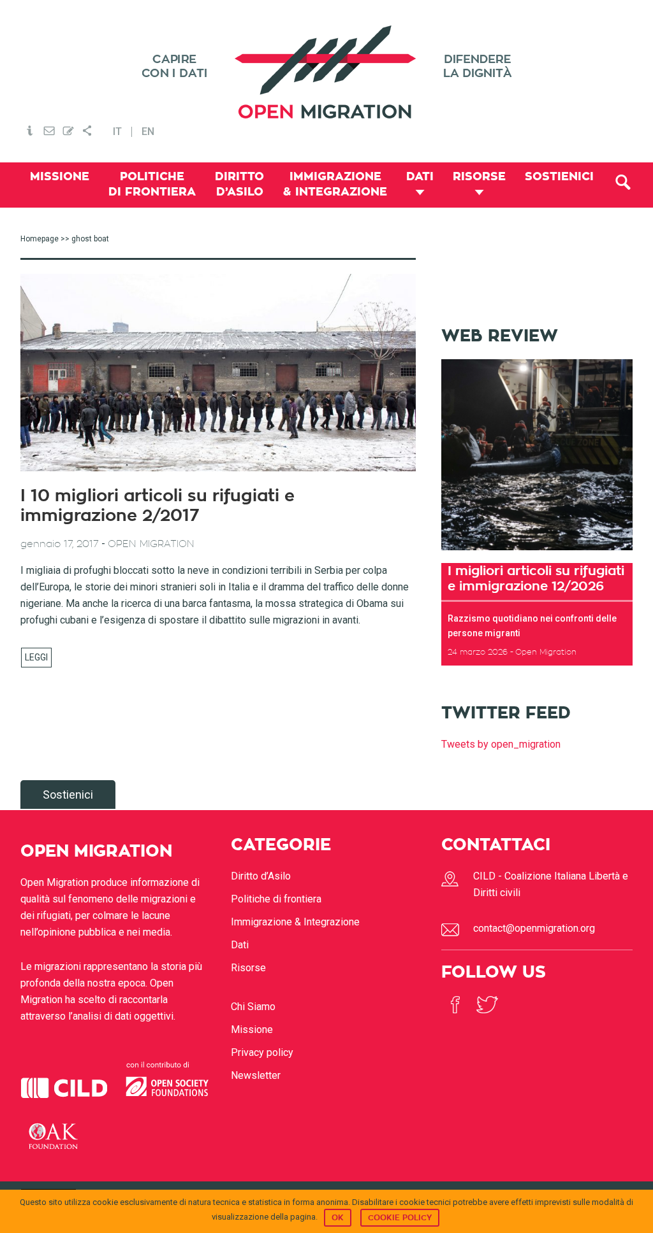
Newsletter (256, 1075)
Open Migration (326, 72)
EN (148, 132)
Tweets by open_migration (501, 744)
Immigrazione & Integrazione (295, 922)
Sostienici (68, 794)
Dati (240, 945)
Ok (338, 1218)
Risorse (248, 968)
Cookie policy (400, 1218)
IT (117, 132)
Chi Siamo (253, 1007)
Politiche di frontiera (276, 899)
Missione (252, 1029)
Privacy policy (262, 1052)
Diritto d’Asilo (261, 876)
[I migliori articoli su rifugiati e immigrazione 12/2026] (537, 554)
